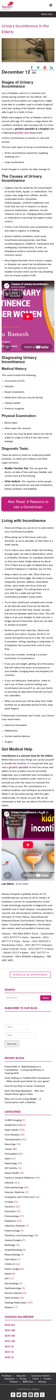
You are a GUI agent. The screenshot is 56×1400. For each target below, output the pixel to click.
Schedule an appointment (30, 974)
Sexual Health (12, 1173)
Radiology (10, 1245)
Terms (35, 1378)
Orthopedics (11, 1154)
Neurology (10, 1144)
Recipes (9, 1307)
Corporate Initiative (40, 1375)
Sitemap (42, 1381)
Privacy (23, 1378)
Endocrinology (12, 1231)
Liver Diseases (12, 1134)
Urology (9, 1202)
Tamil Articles (12, 1298)
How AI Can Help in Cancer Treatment (25, 1086)
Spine (7, 1158)
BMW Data (28, 1381)
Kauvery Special (13, 1293)
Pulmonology (12, 1216)
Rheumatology (12, 1254)
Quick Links (46, 14)
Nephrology (11, 1163)
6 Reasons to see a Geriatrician (31, 504)
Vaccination (11, 1259)
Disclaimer (9, 1378)
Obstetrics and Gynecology (19, 1235)
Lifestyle (9, 1182)
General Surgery (13, 1240)
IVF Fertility (11, 1168)
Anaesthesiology (13, 1250)
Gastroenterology (14, 1187)
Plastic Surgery (12, 1269)
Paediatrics (10, 1221)
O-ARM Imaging (13, 1120)
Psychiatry (10, 1211)
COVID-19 (10, 1264)
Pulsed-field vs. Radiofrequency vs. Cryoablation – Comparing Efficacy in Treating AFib (24, 1070)
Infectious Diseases (15, 1226)
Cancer (8, 1149)
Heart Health (11, 1130)
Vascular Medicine (14, 1192)
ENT (7, 1278)
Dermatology (12, 1283)
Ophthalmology (13, 1288)
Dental (8, 1274)
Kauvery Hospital (31, 1389)
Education (21, 1375)
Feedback (6, 1375)
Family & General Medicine (19, 1178)
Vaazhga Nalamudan (15, 1302)
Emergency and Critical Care (19, 1197)
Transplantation (13, 1139)
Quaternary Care (13, 1125)
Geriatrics (10, 1206)
